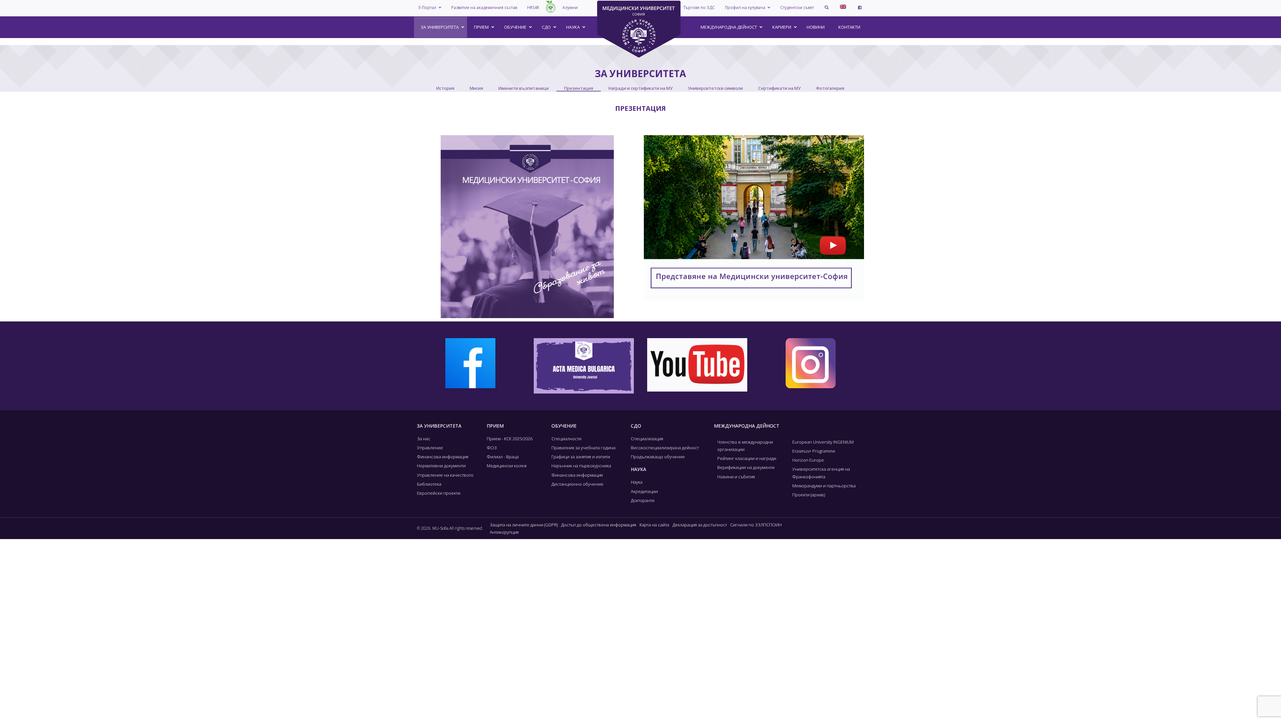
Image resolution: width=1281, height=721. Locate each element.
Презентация (578, 88)
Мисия (476, 88)
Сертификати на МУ (779, 88)
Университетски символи (715, 88)
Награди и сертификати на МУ (640, 88)
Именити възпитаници (523, 88)
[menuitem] (843, 7)
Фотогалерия (830, 88)
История (445, 88)
